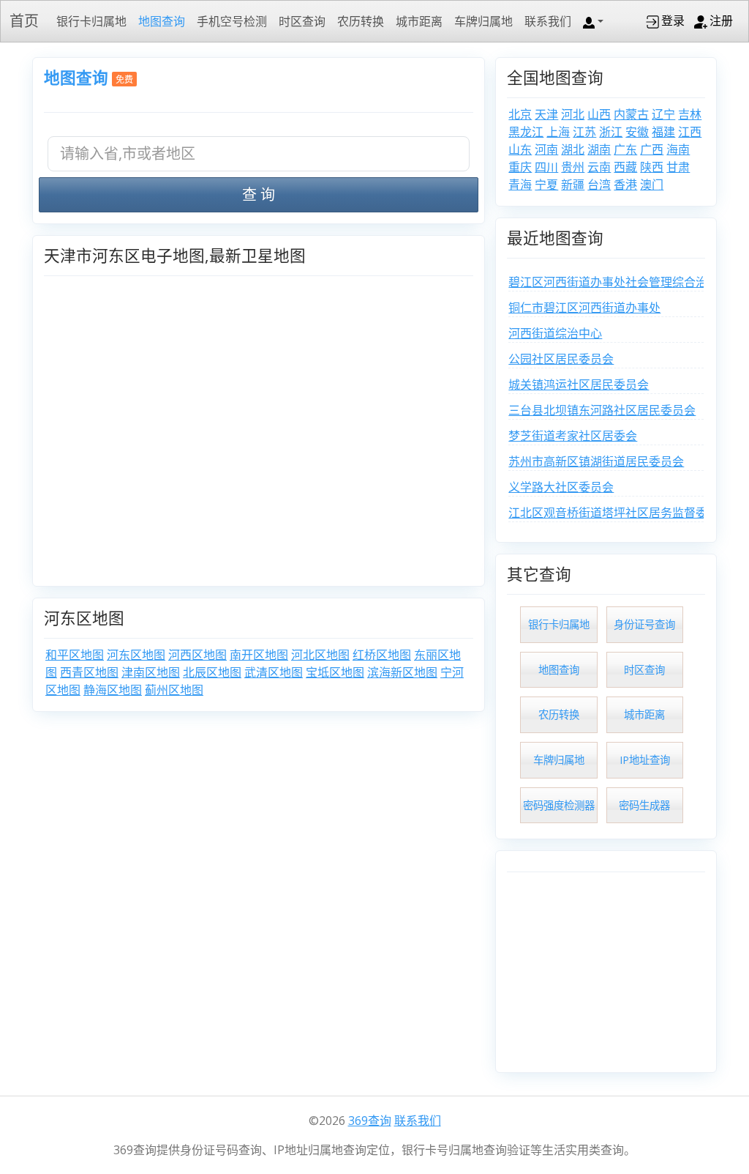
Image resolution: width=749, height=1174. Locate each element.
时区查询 (302, 21)
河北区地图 (320, 655)
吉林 (689, 114)
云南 (599, 167)
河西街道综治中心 (555, 333)
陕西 (651, 167)
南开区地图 (259, 655)
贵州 (572, 167)
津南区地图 (150, 672)
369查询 (369, 1120)
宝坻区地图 (335, 672)
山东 (520, 149)
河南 (546, 149)
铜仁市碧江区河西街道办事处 (584, 308)
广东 (625, 149)
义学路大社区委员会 (561, 487)
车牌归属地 (483, 21)
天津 (546, 114)
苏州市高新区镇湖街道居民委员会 (596, 461)
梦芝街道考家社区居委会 (572, 436)
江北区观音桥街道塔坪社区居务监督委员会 (619, 513)
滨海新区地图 (402, 672)
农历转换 (360, 21)
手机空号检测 (232, 21)
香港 (625, 185)
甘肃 (678, 167)
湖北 (572, 149)
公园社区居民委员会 (561, 359)
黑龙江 (525, 132)
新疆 (572, 185)
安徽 (637, 132)
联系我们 (547, 21)
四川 (546, 167)
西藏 (625, 167)
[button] (593, 21)
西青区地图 (89, 672)
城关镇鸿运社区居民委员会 (578, 384)
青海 (520, 185)
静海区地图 (112, 690)
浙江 (610, 132)
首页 (24, 21)
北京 (520, 114)
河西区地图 (197, 655)
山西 (599, 114)
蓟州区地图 (174, 690)
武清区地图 (273, 672)
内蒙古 (631, 114)
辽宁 (663, 114)
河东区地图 (136, 655)
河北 (572, 114)
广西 (651, 149)
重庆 (520, 167)
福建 (663, 132)
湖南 (599, 149)
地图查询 (161, 21)
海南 (678, 149)
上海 (558, 132)
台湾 (599, 185)
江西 (689, 132)
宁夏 (546, 185)
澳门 (651, 185)
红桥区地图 (382, 655)
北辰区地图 (212, 672)
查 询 (258, 194)
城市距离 (419, 21)
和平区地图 (74, 655)
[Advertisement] (606, 969)
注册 (721, 20)
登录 (673, 20)
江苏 (584, 132)
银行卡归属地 (91, 21)
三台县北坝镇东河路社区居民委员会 (602, 410)
